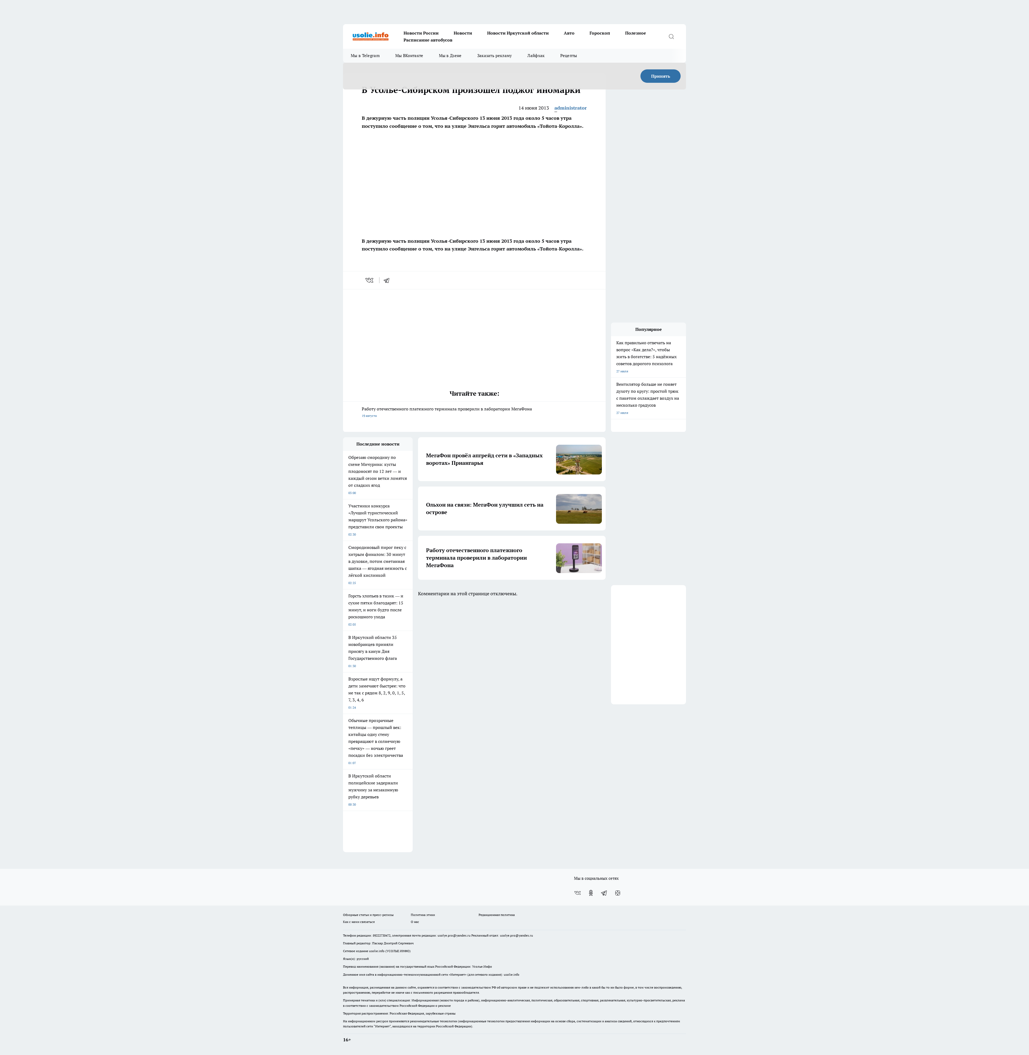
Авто (569, 33)
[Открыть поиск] (671, 36)
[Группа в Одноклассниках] (591, 893)
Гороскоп (600, 33)
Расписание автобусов (428, 40)
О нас (415, 922)
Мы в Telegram (365, 55)
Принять (660, 76)
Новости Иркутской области (518, 33)
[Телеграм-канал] (604, 893)
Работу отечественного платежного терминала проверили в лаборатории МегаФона (447, 412)
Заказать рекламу (494, 55)
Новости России (421, 33)
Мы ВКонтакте (409, 55)
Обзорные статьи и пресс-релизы (368, 915)
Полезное (635, 33)
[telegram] (388, 280)
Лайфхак (536, 55)
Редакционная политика (497, 915)
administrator (570, 108)
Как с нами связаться (359, 922)
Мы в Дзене (450, 55)
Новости (463, 33)
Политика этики (423, 915)
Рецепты (568, 55)
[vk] (370, 280)
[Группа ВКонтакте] (577, 893)
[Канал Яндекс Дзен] (617, 893)
